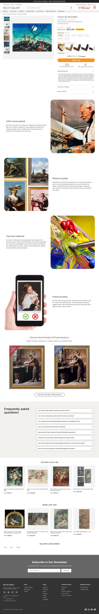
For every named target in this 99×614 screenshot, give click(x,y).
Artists (5, 11)
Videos (44, 597)
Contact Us (64, 587)
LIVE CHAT (19, 4)
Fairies (5, 547)
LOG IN (94, 4)
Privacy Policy (65, 593)
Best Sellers (27, 589)
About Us (45, 587)
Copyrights (45, 599)
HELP (12, 4)
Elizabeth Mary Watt (11, 14)
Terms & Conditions (66, 595)
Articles (45, 595)
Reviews (45, 593)
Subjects (21, 11)
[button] (12, 37)
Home (4, 14)
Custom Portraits (28, 587)
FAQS (63, 589)
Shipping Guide (84, 589)
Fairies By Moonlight (22, 14)
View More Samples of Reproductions (49, 394)
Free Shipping (85, 7)
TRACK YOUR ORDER (81, 4)
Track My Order (84, 587)
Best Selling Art (51, 11)
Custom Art (40, 11)
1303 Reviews (66, 23)
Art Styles (13, 11)
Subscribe (66, 570)
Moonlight (18, 547)
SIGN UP (89, 4)
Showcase (61, 11)
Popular (26, 591)
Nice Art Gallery (14, 8)
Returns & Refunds (66, 591)
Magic (11, 547)
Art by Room (30, 11)
